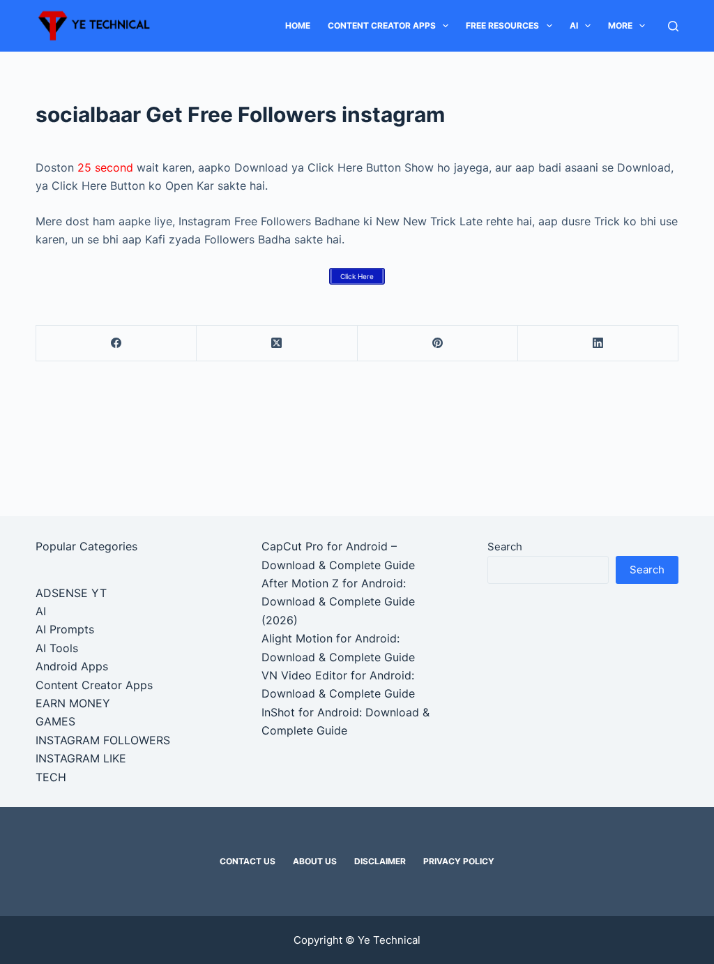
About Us (315, 861)
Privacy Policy (458, 861)
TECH (51, 777)
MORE (620, 25)
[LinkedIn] (598, 343)
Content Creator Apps (382, 25)
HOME (297, 25)
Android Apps (72, 666)
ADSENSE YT (71, 593)
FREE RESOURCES (502, 25)
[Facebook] (116, 343)
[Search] (673, 26)
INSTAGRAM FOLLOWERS (103, 740)
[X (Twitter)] (277, 343)
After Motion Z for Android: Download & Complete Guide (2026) (338, 601)
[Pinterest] (438, 343)
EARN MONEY (73, 703)
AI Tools (57, 648)
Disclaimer (380, 861)
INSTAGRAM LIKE (81, 758)
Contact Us (247, 861)
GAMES (55, 721)
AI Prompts (65, 629)
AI (574, 25)
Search (504, 546)
